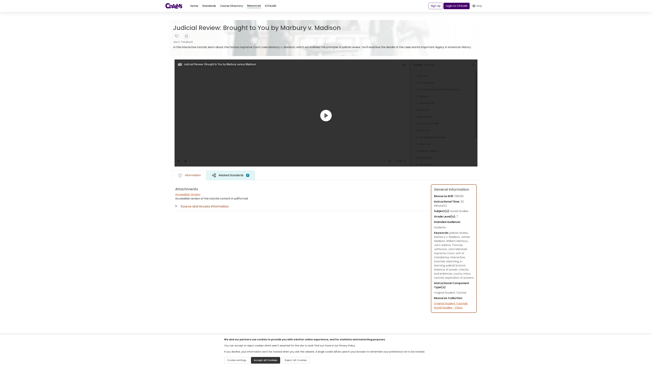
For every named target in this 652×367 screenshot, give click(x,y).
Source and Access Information (205, 206)
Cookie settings (236, 360)
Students (440, 227)
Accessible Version (187, 194)
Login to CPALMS (456, 6)
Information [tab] (193, 175)
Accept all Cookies (265, 360)
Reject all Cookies (296, 360)
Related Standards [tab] (233, 175)
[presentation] (230, 175)
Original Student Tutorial (450, 293)
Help (479, 6)
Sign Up (436, 6)
